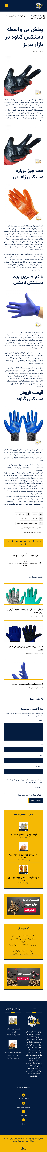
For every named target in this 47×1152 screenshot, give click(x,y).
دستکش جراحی (32, 688)
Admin (35, 514)
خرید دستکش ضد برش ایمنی (23, 951)
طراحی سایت (39, 1138)
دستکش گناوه (25, 519)
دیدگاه (40, 721)
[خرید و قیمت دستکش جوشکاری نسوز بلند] (23, 869)
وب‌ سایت (39, 766)
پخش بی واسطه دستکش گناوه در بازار (27, 523)
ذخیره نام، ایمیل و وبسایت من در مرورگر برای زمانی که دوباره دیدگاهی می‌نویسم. (25, 781)
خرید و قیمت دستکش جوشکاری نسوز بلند (23, 879)
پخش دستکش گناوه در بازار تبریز (33, 532)
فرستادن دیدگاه (36, 800)
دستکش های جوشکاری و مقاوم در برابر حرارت (23, 856)
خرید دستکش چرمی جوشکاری (23, 954)
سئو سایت (29, 1138)
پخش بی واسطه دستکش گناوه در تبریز (31, 528)
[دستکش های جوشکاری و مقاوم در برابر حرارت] (23, 846)
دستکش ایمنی (32, 616)
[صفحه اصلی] (44, 16)
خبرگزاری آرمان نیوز (28, 1141)
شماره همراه (38, 787)
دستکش (34, 519)
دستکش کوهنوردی (31, 654)
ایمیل (41, 755)
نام (42, 744)
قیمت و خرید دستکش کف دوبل (23, 834)
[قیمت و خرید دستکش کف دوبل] (23, 826)
